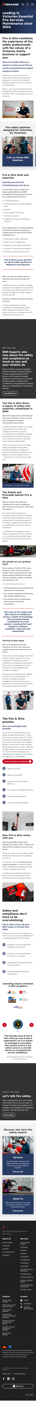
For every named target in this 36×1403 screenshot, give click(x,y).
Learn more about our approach (16, 761)
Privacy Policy (6, 1373)
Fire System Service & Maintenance (26, 1270)
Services (24, 1239)
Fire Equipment (24, 1256)
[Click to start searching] (27, 4)
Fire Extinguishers (25, 1259)
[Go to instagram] (13, 1379)
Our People (5, 1248)
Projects (6, 1296)
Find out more (18, 1172)
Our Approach (6, 1245)
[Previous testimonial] (4, 1025)
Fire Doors (23, 1253)
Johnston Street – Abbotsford (7, 1310)
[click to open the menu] (32, 4)
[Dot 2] (18, 1031)
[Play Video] (18, 109)
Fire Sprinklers (24, 1263)
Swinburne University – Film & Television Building (8, 1322)
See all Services (10, 393)
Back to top (19, 1386)
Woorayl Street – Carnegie (7, 1333)
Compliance (5, 1255)
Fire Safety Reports (25, 1274)
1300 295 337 (27, 1303)
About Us (6, 1239)
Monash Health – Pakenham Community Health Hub (8, 1315)
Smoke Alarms (24, 1266)
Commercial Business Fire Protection (26, 1285)
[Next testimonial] (31, 1025)
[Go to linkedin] (8, 1379)
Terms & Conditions (19, 1373)
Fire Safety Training (25, 1289)
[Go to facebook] (3, 1379)
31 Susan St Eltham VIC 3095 (28, 1307)
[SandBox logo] (10, 4)
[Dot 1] (17, 1031)
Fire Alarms (23, 1250)
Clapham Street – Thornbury (7, 1301)
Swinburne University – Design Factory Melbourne (8, 1328)
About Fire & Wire (7, 1242)
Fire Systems (24, 1247)
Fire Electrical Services (26, 1277)
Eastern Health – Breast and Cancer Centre (8, 1305)
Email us (26, 1300)
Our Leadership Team (8, 1252)
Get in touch (9, 1115)
